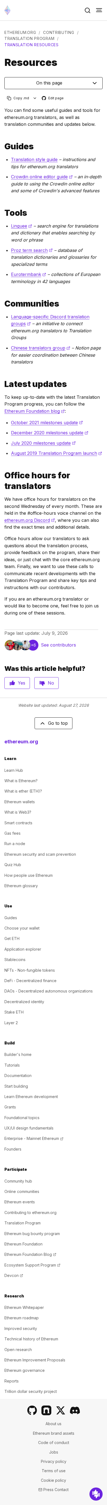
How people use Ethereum (28, 875)
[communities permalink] (2, 303)
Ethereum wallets (19, 801)
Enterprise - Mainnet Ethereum (33, 1138)
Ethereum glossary (21, 885)
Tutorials (12, 1065)
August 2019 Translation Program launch (56, 453)
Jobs (53, 1452)
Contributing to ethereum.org (30, 1212)
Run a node (14, 843)
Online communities (21, 1191)
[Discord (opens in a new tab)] (75, 1410)
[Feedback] (96, 1494)
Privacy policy (53, 1461)
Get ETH (11, 938)
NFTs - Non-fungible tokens (29, 970)
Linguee (21, 226)
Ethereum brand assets (53, 1433)
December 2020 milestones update (49, 432)
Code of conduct (53, 1442)
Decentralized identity (24, 1001)
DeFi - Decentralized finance (30, 980)
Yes (21, 683)
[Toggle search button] (87, 10)
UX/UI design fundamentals (29, 1128)
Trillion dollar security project (30, 1391)
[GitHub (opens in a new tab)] (32, 1410)
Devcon (13, 1275)
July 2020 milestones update (43, 443)
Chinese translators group (40, 348)
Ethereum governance (24, 1370)
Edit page (53, 98)
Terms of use (54, 1470)
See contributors (58, 645)
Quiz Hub (12, 864)
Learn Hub (13, 770)
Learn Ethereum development (31, 1096)
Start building (16, 1086)
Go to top (58, 723)
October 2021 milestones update (47, 422)
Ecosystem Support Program (32, 1265)
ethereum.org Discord (29, 520)
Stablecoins (15, 959)
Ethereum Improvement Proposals (34, 1360)
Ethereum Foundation (23, 1244)
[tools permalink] (2, 213)
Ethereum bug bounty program (32, 1233)
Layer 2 (11, 1022)
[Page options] (35, 98)
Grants (10, 1107)
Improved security (20, 1328)
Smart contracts (18, 822)
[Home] (7, 10)
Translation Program (29, 38)
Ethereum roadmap (21, 1317)
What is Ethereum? (21, 780)
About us (53, 1423)
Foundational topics (22, 1117)
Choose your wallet (22, 928)
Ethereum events (19, 1202)
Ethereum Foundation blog (34, 411)
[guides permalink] (2, 146)
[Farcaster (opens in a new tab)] (46, 1410)
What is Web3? (17, 812)
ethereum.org (20, 32)
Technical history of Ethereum (31, 1339)
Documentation (18, 1075)
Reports (11, 1381)
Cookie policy (53, 1480)
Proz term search (32, 250)
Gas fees (12, 833)
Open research (18, 1349)
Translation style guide (34, 159)
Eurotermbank (28, 274)
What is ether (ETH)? (23, 791)
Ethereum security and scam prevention (40, 854)
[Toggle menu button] (99, 10)
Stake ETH (14, 1012)
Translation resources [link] (31, 44)
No (51, 683)
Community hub (18, 1181)
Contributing (58, 32)
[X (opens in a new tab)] (61, 1410)
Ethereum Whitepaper (24, 1307)
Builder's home (18, 1054)
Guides (10, 917)
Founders (12, 1149)
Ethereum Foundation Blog (30, 1254)
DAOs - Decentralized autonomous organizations (48, 991)
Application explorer (22, 949)
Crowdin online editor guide (42, 176)
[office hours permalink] (2, 480)
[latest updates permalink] (2, 384)
